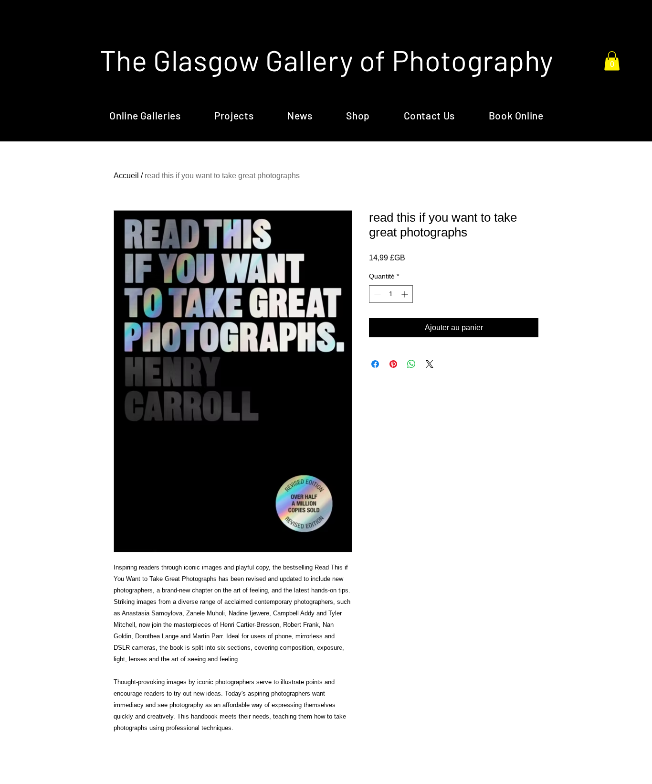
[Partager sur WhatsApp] (411, 364)
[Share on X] (429, 364)
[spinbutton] (391, 294)
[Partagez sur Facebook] (375, 364)
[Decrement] (376, 294)
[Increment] (405, 294)
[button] (612, 61)
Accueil (126, 176)
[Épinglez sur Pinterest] (393, 364)
